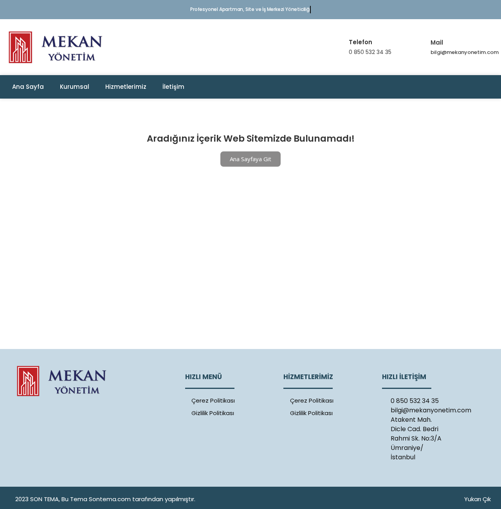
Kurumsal (74, 87)
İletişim (173, 87)
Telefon (360, 42)
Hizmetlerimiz (125, 87)
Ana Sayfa (28, 87)
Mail (437, 42)
